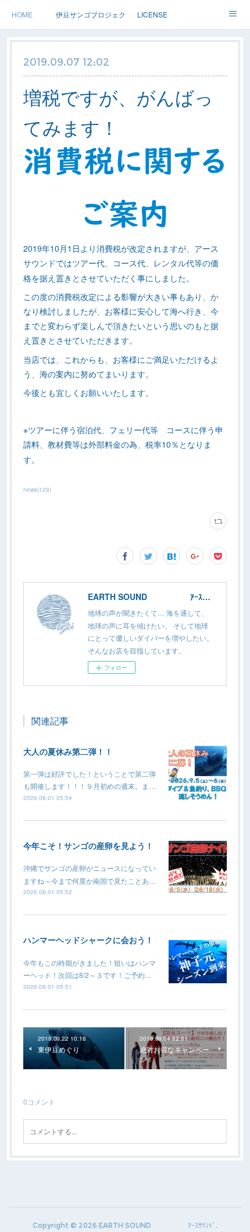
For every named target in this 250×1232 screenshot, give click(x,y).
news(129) (37, 489)
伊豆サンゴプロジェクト (91, 14)
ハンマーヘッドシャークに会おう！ (88, 939)
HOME (22, 14)
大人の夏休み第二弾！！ (68, 751)
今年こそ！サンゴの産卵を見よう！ (88, 845)
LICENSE (152, 14)
